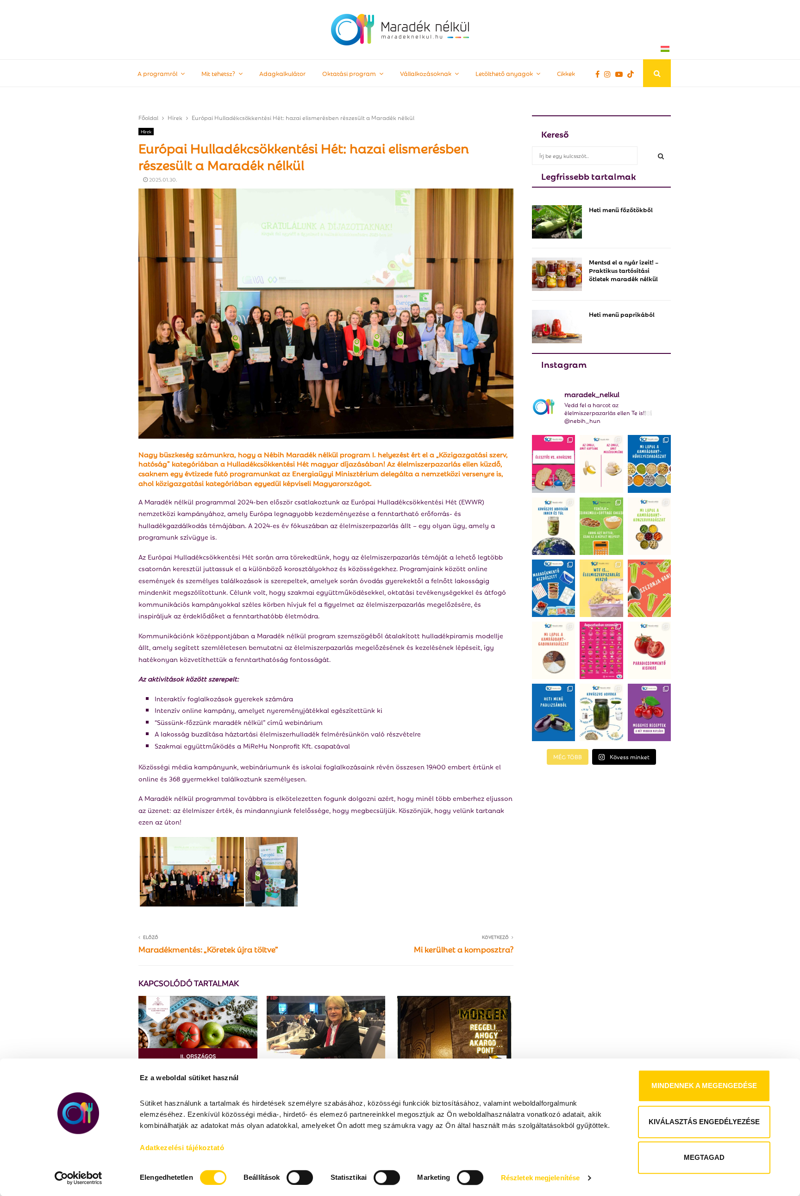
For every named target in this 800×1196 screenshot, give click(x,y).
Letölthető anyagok (504, 73)
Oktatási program (349, 73)
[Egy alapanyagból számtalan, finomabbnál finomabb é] (601, 463)
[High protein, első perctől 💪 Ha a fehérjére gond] (601, 526)
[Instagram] (609, 73)
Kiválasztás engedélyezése (704, 1122)
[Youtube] (621, 73)
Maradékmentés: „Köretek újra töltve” (208, 949)
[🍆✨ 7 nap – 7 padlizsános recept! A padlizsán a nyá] (553, 712)
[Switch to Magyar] (665, 48)
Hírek (146, 131)
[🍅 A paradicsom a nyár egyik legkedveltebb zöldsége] (649, 650)
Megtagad (704, 1157)
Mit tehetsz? (218, 73)
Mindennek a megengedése (704, 1085)
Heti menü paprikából (622, 314)
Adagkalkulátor (282, 73)
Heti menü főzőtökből (621, 209)
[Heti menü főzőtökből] (557, 222)
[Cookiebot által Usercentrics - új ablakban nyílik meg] (78, 1178)
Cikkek (566, 73)
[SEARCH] (661, 155)
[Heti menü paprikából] (557, 326)
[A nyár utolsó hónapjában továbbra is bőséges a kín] (601, 650)
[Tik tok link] (632, 73)
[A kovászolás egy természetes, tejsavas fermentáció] (553, 526)
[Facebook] (599, 73)
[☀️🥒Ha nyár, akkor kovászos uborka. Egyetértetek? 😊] (601, 712)
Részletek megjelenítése (540, 1178)
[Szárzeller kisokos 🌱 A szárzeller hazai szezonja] (649, 588)
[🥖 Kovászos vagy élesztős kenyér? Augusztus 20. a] (553, 463)
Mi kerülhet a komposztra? (463, 949)
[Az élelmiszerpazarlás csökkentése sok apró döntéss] (601, 588)
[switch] (300, 1177)
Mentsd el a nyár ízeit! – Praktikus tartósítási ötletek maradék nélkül (623, 270)
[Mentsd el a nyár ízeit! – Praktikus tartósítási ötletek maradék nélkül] (557, 274)
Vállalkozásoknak (425, 73)
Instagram (564, 364)
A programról (157, 73)
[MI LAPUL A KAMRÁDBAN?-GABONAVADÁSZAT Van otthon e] (553, 650)
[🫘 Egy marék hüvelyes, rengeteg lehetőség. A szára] (649, 463)
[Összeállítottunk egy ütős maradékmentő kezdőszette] (553, 588)
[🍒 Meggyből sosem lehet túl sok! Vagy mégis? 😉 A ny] (649, 712)
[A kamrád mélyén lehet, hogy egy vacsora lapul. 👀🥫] (649, 526)
